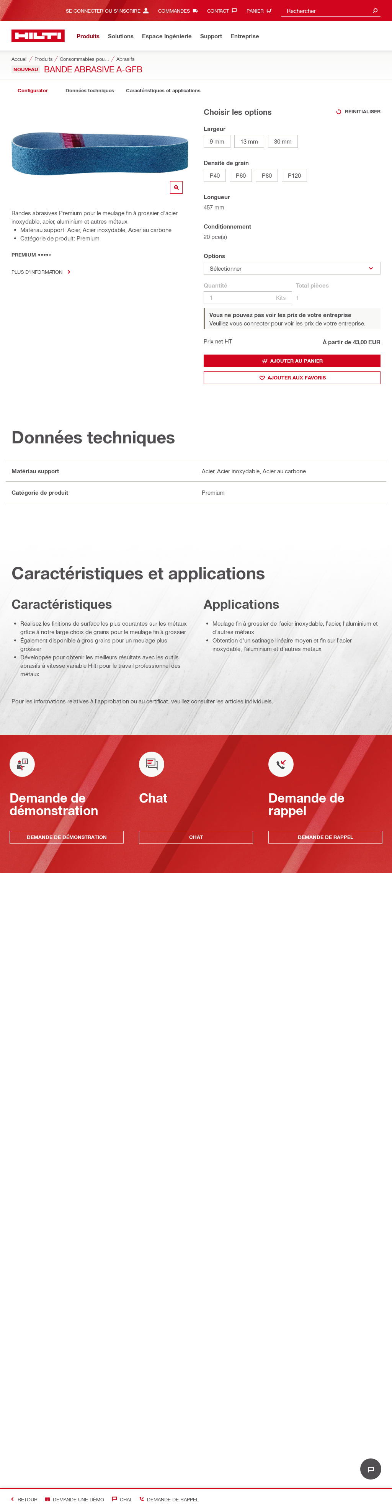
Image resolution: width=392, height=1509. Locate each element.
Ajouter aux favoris (297, 377)
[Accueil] (38, 35)
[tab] (32, 90)
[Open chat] (370, 1469)
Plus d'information (36, 272)
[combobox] (331, 10)
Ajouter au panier (296, 361)
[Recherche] (375, 10)
